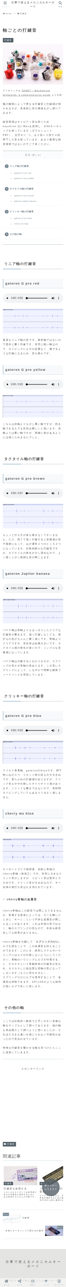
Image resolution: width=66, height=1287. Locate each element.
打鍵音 (11, 1144)
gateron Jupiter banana (25, 201)
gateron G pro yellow (24, 178)
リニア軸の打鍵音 (19, 166)
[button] (33, 1282)
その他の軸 (16, 234)
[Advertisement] (33, 1104)
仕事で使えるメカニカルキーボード (33, 4)
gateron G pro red (22, 173)
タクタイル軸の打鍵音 (22, 189)
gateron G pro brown (24, 196)
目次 (28, 154)
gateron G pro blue (23, 218)
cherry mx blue (21, 224)
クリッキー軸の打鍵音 (22, 211)
